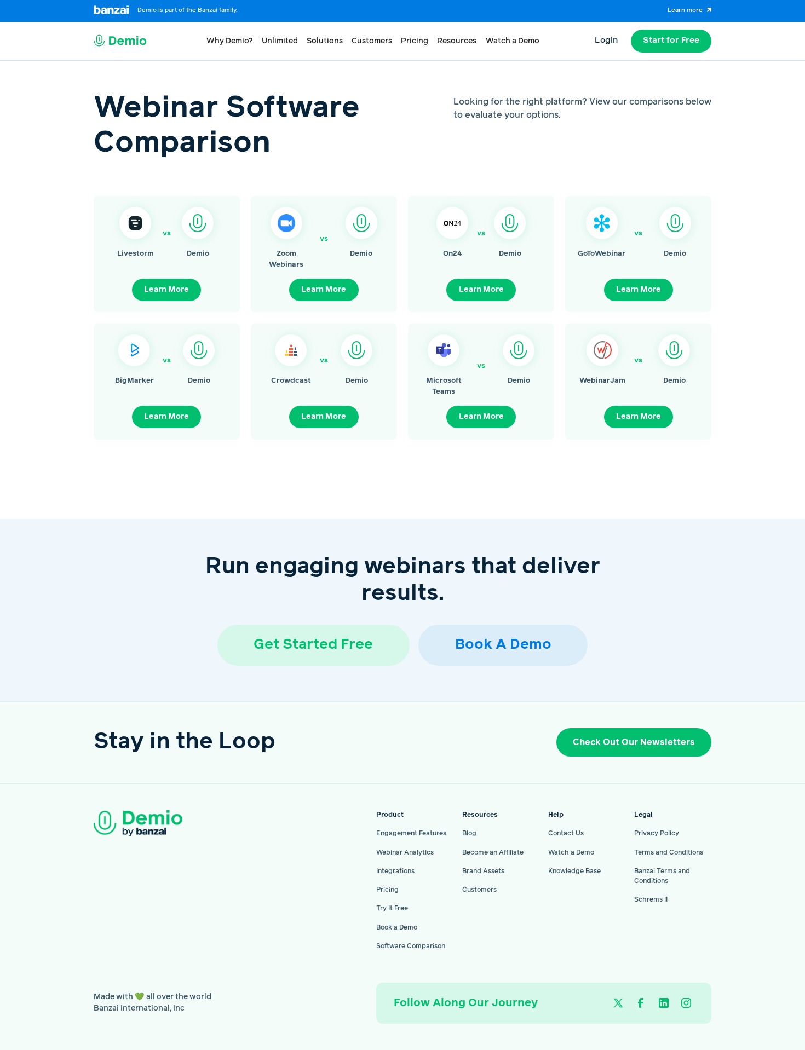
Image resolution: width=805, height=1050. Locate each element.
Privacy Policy (656, 833)
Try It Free (392, 908)
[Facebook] (641, 1002)
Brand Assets (483, 871)
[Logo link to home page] (120, 41)
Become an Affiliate (493, 852)
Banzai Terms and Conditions (662, 876)
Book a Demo (396, 927)
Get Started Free (313, 644)
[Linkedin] (663, 1002)
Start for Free (671, 40)
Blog (469, 833)
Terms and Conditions (668, 852)
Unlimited (280, 41)
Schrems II (651, 899)
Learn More (166, 289)
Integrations (395, 871)
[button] (229, 41)
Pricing (414, 41)
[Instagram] (686, 1002)
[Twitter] (618, 1002)
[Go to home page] (155, 823)
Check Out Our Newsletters (634, 742)
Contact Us (566, 833)
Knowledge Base (574, 871)
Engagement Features (411, 833)
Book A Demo (503, 644)
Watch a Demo (512, 41)
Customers (372, 41)
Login (606, 40)
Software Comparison (410, 946)
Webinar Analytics (405, 852)
